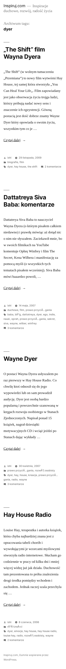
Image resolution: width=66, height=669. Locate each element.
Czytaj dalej (15, 140)
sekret (51, 318)
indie (52, 314)
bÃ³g (18, 314)
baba (10, 314)
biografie (12, 162)
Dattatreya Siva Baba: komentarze (29, 201)
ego (45, 314)
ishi (9, 157)
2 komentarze (53, 166)
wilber (22, 323)
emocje (18, 631)
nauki (7, 318)
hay (16, 475)
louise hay (9, 635)
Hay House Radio (27, 514)
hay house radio (47, 631)
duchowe (12, 310)
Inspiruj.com (14, 5)
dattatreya (28, 314)
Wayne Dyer (20, 358)
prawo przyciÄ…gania (39, 310)
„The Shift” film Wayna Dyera (24, 53)
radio (15, 479)
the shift (32, 166)
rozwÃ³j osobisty (45, 470)
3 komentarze (15, 328)
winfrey (32, 323)
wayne (14, 323)
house (23, 475)
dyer (10, 166)
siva (6, 323)
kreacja (32, 475)
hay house (20, 166)
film (22, 162)
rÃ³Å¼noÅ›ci (14, 626)
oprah (14, 318)
